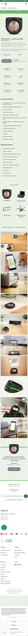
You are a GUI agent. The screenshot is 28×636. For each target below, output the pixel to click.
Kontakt (2, 579)
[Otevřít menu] (2, 4)
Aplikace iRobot (18, 550)
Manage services (14, 617)
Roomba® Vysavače (5, 550)
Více (24, 11)
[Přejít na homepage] (11, 4)
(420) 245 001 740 (14, 484)
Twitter (20, 565)
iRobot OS (3, 567)
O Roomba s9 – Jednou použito (6, 12)
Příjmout (14, 621)
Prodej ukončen (4, 555)
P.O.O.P (2, 569)
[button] (14, 104)
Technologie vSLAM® (5, 572)
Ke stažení (17, 555)
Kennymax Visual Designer (17, 591)
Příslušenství (3, 552)
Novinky (2, 574)
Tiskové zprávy (4, 576)
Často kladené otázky (20, 552)
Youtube (18, 565)
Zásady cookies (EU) (5, 583)
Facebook (15, 565)
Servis (16, 557)
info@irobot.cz (14, 490)
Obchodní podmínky (5, 581)
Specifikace (18, 11)
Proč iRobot (3, 565)
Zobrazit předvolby (14, 629)
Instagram (17, 565)
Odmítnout (14, 625)
